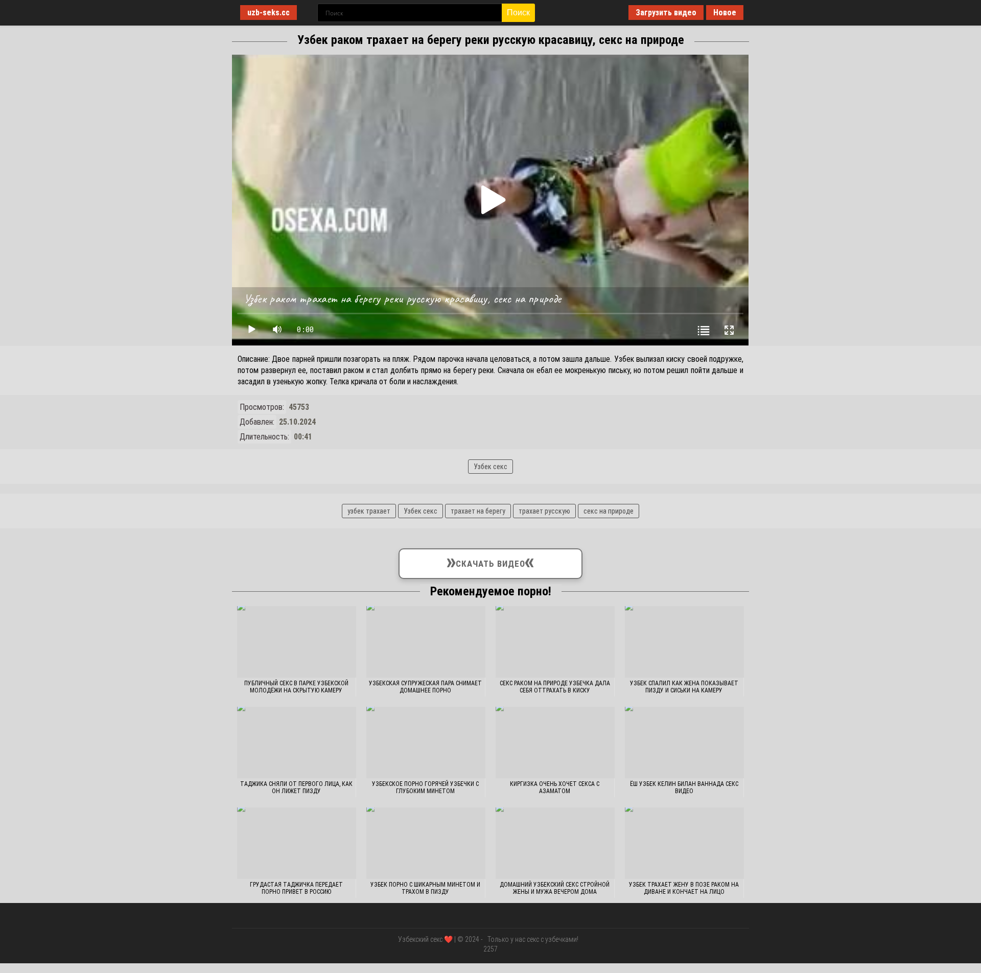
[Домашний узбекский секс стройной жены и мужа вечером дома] (555, 843)
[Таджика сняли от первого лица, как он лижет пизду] (296, 742)
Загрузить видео (666, 12)
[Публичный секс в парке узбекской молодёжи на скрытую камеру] (296, 642)
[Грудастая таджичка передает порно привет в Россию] (296, 843)
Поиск (518, 12)
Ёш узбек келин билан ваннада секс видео (684, 787)
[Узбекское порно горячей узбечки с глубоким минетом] (425, 742)
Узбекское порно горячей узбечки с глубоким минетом (425, 787)
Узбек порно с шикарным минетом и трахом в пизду (425, 888)
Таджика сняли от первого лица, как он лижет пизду (296, 787)
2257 (490, 949)
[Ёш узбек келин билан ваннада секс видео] (684, 742)
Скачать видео (491, 561)
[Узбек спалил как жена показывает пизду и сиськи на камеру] (684, 642)
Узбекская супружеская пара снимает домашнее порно (425, 687)
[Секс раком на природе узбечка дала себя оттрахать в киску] (555, 642)
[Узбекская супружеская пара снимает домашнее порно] (425, 642)
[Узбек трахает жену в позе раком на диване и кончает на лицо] (684, 843)
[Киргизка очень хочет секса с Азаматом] (555, 742)
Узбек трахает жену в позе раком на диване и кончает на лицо (684, 888)
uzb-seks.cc (268, 12)
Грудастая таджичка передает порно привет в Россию (296, 888)
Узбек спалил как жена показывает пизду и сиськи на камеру (684, 687)
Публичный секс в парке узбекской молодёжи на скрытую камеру (296, 687)
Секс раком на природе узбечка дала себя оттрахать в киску (555, 687)
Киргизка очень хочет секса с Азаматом (554, 787)
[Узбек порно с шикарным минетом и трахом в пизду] (425, 843)
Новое (724, 12)
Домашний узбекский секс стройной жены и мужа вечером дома (555, 888)
